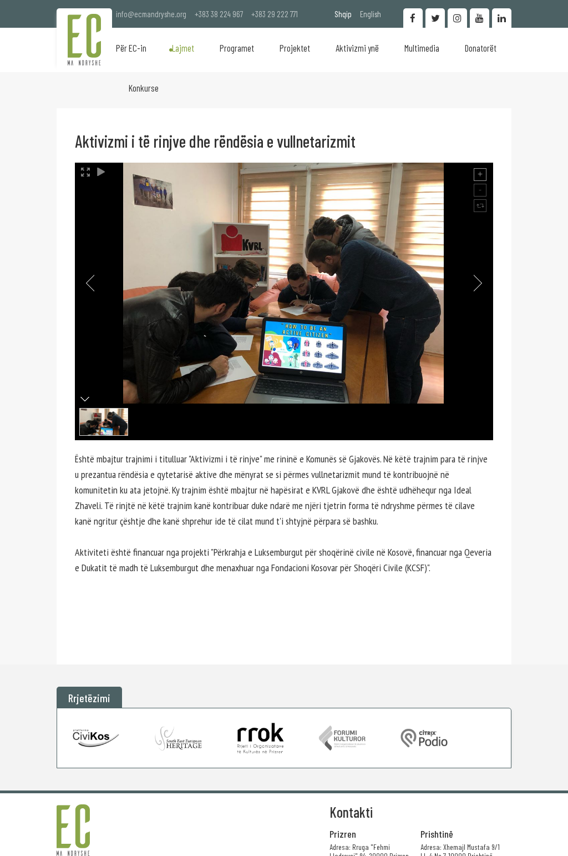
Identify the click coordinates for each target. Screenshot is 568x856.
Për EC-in (131, 47)
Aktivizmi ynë (357, 47)
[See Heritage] (178, 738)
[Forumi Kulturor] (342, 738)
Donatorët (480, 47)
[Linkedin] (501, 18)
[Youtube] (479, 18)
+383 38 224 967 (219, 14)
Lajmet (183, 47)
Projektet (295, 47)
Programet (237, 47)
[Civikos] (96, 738)
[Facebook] (413, 18)
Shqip (343, 14)
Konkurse (144, 87)
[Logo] (84, 39)
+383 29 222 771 (274, 14)
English (370, 14)
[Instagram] (457, 18)
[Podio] (424, 738)
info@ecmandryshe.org (151, 14)
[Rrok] (260, 738)
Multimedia (421, 47)
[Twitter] (435, 18)
